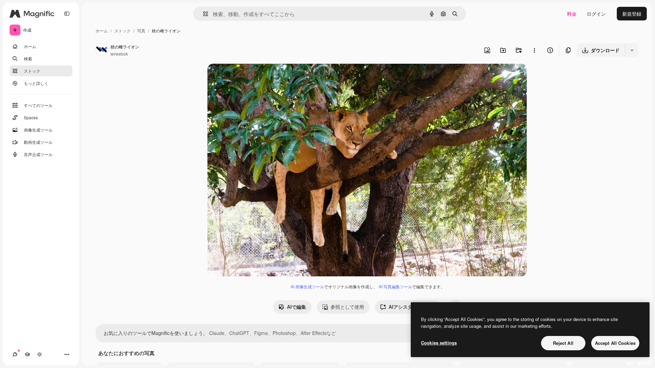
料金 (572, 13)
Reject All (563, 343)
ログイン (596, 13)
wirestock (119, 54)
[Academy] (27, 354)
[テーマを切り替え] (39, 354)
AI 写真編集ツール (395, 286)
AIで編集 (296, 306)
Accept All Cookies (615, 343)
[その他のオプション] (534, 50)
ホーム (102, 30)
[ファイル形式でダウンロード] (632, 50)
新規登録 (631, 13)
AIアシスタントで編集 (412, 306)
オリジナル (254, 76)
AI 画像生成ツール (307, 286)
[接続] (15, 354)
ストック (122, 30)
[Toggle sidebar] (66, 13)
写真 (141, 30)
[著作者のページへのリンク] (102, 50)
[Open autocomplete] (202, 13)
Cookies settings (439, 342)
